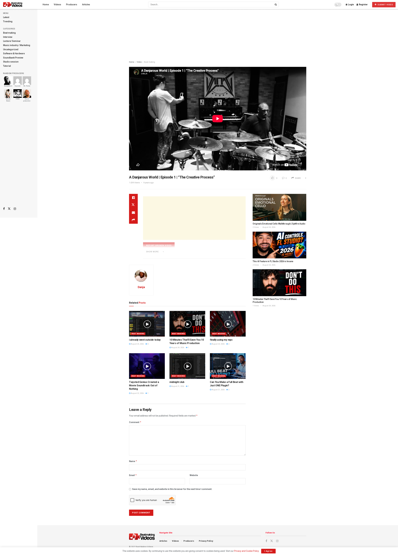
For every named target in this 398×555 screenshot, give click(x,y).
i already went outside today (145, 339)
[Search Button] (276, 4)
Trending (7, 21)
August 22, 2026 (137, 393)
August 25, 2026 (137, 344)
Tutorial (7, 66)
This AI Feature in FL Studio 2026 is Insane (273, 261)
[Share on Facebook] (133, 197)
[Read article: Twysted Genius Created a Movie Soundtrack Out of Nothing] (147, 366)
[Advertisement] (18, 155)
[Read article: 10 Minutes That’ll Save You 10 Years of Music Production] (187, 323)
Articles (86, 4)
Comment (135, 422)
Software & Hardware (14, 53)
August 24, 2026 (177, 348)
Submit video (385, 5)
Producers (71, 4)
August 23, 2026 (217, 344)
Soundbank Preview (13, 57)
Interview (7, 37)
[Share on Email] (133, 212)
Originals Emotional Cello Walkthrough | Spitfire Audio (279, 223)
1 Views (256, 306)
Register (363, 4)
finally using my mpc (221, 339)
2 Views (256, 227)
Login (350, 4)
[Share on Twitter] (133, 205)
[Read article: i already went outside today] (147, 323)
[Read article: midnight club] (187, 366)
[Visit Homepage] (18, 4)
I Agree (268, 551)
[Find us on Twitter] (9, 209)
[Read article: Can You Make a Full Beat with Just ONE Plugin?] (228, 366)
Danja (141, 287)
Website (194, 475)
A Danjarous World (159, 256)
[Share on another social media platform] (133, 220)
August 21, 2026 (177, 386)
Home (46, 4)
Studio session (11, 61)
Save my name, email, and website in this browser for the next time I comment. (172, 489)
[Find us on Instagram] (15, 209)
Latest (6, 17)
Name (133, 461)
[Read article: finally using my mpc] (228, 323)
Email (133, 475)
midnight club (176, 382)
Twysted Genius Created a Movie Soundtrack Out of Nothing (144, 386)
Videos (57, 4)
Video (139, 62)
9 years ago (148, 182)
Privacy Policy (206, 541)
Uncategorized (10, 49)
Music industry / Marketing (16, 45)
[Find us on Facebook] (4, 209)
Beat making (9, 33)
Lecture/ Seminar (12, 41)
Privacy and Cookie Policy (246, 551)
